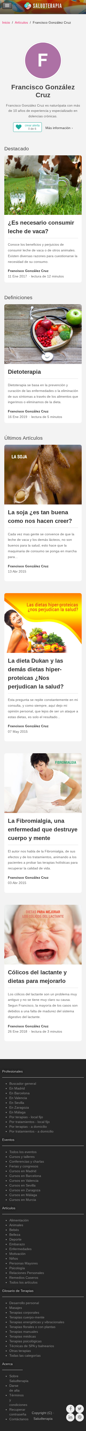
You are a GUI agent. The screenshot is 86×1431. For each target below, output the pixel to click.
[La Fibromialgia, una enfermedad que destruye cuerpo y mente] (43, 783)
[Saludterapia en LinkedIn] (70, 1417)
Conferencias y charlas (26, 1161)
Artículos (21, 22)
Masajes (15, 1308)
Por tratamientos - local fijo (29, 1122)
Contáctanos (18, 1419)
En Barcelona (19, 1093)
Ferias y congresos (23, 1166)
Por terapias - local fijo (26, 1117)
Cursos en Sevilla (22, 1185)
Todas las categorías (25, 1355)
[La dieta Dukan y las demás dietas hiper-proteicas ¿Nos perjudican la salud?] (43, 623)
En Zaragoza (19, 1107)
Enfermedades (20, 1249)
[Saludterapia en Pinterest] (79, 1417)
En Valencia (18, 1098)
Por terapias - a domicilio (28, 1126)
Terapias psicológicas (25, 1341)
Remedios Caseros (23, 1277)
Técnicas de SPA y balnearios (31, 1346)
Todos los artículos (23, 1282)
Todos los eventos (23, 1152)
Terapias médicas (22, 1336)
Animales (16, 1225)
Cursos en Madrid (22, 1171)
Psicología (17, 1268)
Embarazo (17, 1244)
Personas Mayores (23, 1263)
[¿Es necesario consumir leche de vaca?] (43, 185)
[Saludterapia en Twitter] (79, 1409)
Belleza (14, 1234)
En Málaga (17, 1112)
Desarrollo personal (24, 1303)
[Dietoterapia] (43, 334)
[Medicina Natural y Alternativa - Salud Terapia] (43, 7)
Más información (57, 128)
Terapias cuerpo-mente (26, 1317)
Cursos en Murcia (22, 1200)
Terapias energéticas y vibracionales (36, 1322)
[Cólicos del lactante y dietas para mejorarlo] (43, 934)
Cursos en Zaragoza (24, 1190)
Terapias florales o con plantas (32, 1327)
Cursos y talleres (22, 1157)
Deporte (15, 1239)
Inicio (6, 22)
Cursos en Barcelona (25, 1176)
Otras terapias (20, 1351)
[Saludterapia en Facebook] (70, 1409)
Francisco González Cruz (28, 271)
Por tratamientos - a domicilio (31, 1131)
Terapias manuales (23, 1331)
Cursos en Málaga (23, 1195)
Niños (13, 1258)
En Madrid (17, 1088)
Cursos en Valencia (23, 1180)
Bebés (14, 1230)
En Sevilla (16, 1103)
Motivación (17, 1254)
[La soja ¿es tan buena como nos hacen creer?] (43, 474)
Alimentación (19, 1220)
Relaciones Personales (26, 1273)
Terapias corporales (24, 1312)
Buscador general (22, 1083)
